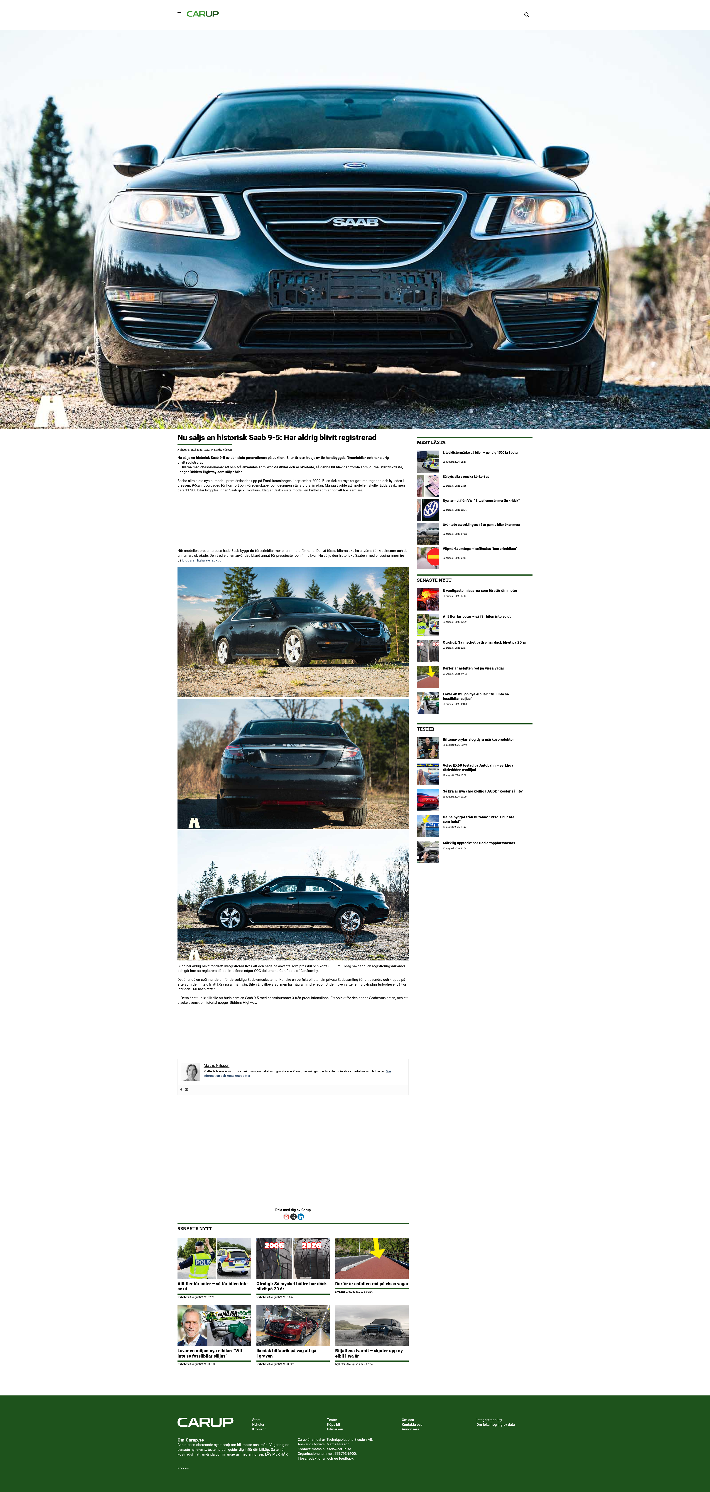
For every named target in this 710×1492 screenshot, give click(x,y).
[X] (293, 1216)
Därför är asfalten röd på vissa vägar (371, 1283)
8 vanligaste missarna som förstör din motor (480, 590)
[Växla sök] (526, 15)
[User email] (186, 1090)
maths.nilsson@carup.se (331, 1449)
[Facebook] (181, 1090)
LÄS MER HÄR (276, 1454)
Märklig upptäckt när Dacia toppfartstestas (479, 843)
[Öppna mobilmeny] (179, 13)
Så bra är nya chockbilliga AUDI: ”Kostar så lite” (483, 791)
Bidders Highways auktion (203, 560)
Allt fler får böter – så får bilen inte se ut (477, 616)
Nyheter (182, 449)
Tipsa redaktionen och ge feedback (326, 1458)
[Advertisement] (288, 523)
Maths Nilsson (223, 449)
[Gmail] (286, 1216)
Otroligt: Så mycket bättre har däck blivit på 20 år (484, 642)
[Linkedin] (300, 1216)
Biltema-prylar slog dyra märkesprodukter (479, 739)
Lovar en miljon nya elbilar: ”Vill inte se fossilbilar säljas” (210, 1353)
